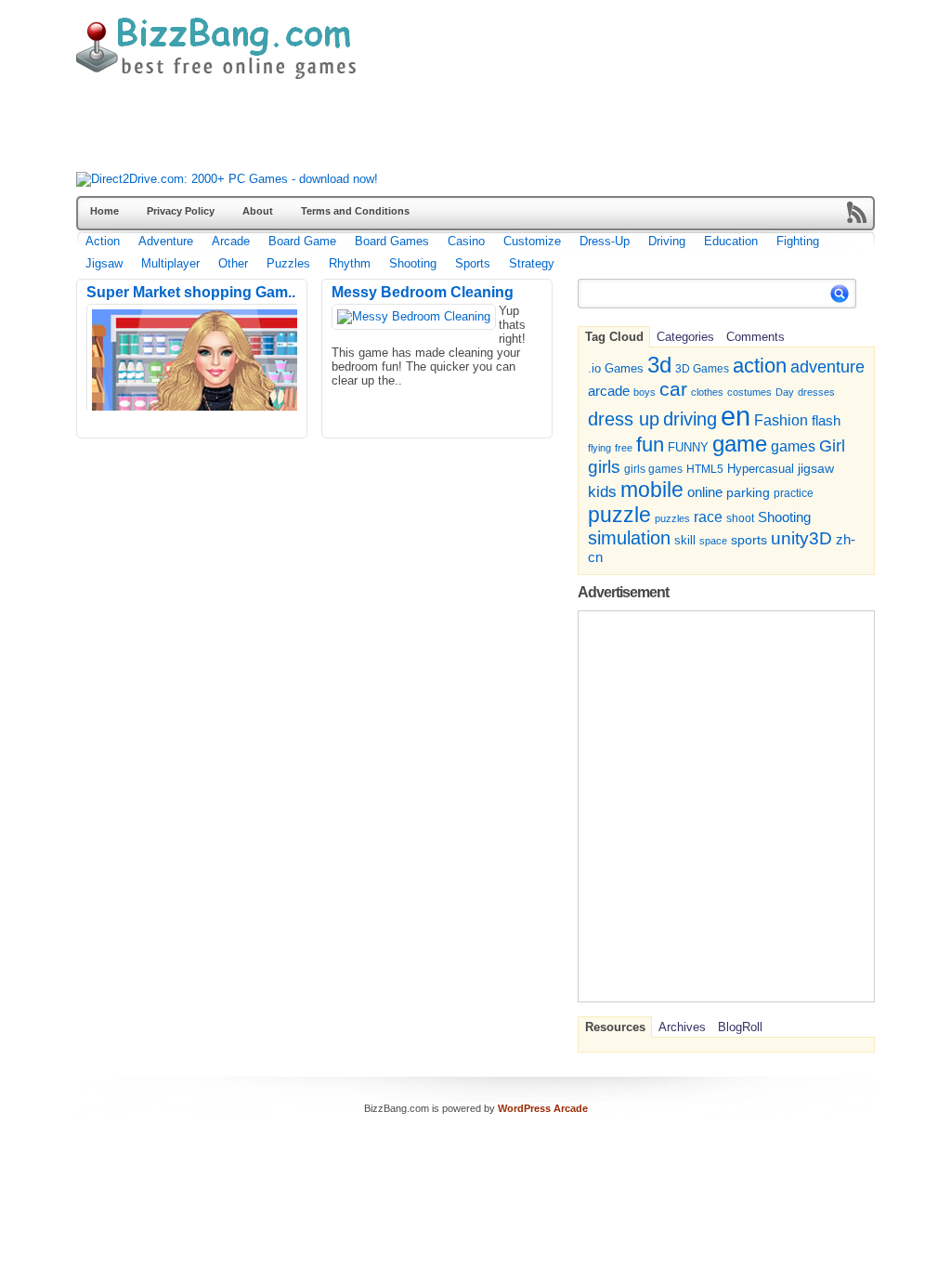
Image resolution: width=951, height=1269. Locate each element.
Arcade (231, 241)
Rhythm (350, 263)
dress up (623, 419)
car (673, 388)
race (708, 516)
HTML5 (704, 469)
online (705, 492)
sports (749, 539)
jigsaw (816, 469)
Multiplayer (170, 263)
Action (102, 241)
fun (650, 444)
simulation (629, 538)
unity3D (801, 538)
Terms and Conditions (355, 210)
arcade (609, 391)
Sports (472, 263)
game (739, 444)
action (760, 365)
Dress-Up (605, 241)
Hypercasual (760, 469)
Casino (466, 241)
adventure (827, 366)
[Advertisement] (414, 130)
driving (690, 418)
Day (784, 392)
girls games (653, 469)
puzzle (619, 515)
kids (602, 491)
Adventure (165, 241)
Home (104, 210)
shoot (740, 518)
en (735, 415)
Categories (685, 337)
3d (659, 364)
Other (233, 263)
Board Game (302, 241)
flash (826, 420)
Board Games (392, 241)
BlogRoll (740, 1027)
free (623, 447)
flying (599, 447)
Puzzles (288, 263)
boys (644, 392)
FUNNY (688, 447)
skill (685, 540)
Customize (532, 241)
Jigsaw (104, 263)
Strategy (531, 263)
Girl (832, 445)
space (713, 540)
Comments (755, 337)
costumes (749, 392)
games (793, 446)
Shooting (412, 263)
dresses (816, 392)
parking (748, 492)
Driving (666, 241)
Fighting (797, 241)
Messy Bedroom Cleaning (423, 292)
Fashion (781, 420)
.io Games (616, 368)
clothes (707, 392)
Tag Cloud (614, 337)
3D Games (702, 368)
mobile (652, 490)
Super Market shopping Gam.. (190, 292)
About (257, 210)
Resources (615, 1027)
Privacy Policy (181, 210)
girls (604, 467)
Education (731, 241)
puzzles (672, 518)
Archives (682, 1027)
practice (794, 493)
